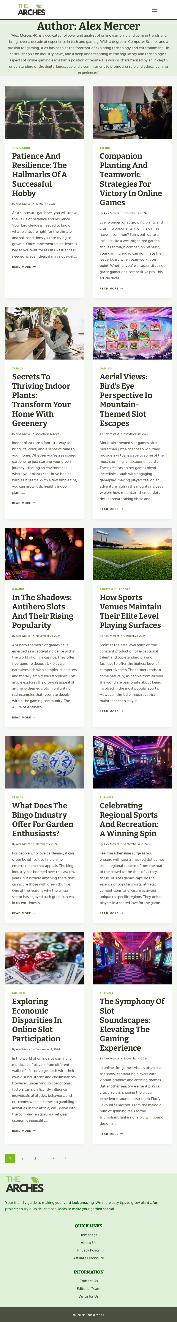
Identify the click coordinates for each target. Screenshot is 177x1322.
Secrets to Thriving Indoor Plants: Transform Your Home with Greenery (41, 400)
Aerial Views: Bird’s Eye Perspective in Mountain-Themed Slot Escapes (126, 400)
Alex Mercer (24, 203)
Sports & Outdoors (115, 589)
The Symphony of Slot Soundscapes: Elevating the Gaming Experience (132, 1025)
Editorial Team (88, 1289)
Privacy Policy (88, 1250)
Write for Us (88, 1296)
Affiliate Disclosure (88, 1258)
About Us (88, 1243)
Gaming (106, 368)
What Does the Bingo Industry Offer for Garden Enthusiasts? (42, 820)
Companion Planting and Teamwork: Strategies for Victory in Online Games (131, 179)
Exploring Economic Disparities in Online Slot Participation (37, 1020)
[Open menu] (155, 9)
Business (106, 797)
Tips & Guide (21, 148)
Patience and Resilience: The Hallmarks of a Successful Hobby (39, 174)
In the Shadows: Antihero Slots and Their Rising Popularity (42, 611)
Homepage (88, 1235)
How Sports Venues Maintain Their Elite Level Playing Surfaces (131, 611)
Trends (105, 148)
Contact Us (88, 1281)
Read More (24, 266)
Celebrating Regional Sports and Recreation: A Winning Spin (129, 820)
